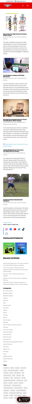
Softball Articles (7, 356)
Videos (5, 361)
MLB (11, 377)
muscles (23, 377)
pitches (15, 383)
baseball (17, 367)
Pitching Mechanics (8, 387)
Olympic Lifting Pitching (9, 380)
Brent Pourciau (9, 37)
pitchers (11, 383)
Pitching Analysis (8, 329)
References (6, 349)
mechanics (6, 377)
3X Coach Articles (8, 291)
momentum (17, 377)
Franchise (6, 308)
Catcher (5, 298)
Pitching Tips (7, 339)
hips (23, 372)
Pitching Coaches (16, 385)
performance (20, 380)
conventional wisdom (13, 370)
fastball (21, 370)
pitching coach (7, 385)
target (24, 393)
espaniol (5, 300)
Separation (6, 390)
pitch (25, 380)
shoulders (12, 390)
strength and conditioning (15, 393)
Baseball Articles (7, 293)
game (11, 372)
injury (13, 375)
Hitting (5, 310)
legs (23, 375)
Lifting (5, 312)
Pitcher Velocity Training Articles (12, 325)
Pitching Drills (7, 334)
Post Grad (6, 346)
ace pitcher (6, 367)
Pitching (5, 327)
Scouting (5, 351)
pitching (21, 383)
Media (5, 317)
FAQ (4, 303)
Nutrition (5, 322)
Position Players (7, 344)
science (25, 387)
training (5, 397)
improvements (7, 375)
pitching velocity (18, 387)
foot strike (6, 372)
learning (18, 375)
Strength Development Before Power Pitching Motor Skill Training (15, 120)
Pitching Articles (8, 332)
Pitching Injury (7, 337)
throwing (6, 395)
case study (23, 367)
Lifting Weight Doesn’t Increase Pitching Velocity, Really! (13, 151)
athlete (12, 367)
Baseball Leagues (8, 295)
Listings (5, 315)
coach (5, 370)
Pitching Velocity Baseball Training (13, 342)
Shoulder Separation (21, 390)
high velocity (17, 372)
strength (6, 393)
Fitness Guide (7, 305)
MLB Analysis (6, 320)
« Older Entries (7, 222)
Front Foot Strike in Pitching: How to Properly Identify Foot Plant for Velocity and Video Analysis (15, 269)
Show (4, 354)
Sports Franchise (8, 358)
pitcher (5, 383)
